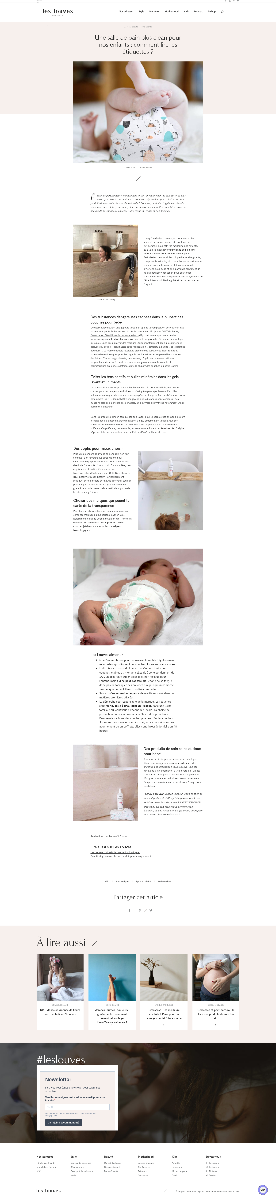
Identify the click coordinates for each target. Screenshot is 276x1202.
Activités (176, 1164)
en (40, 2)
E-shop (212, 13)
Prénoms (142, 1172)
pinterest (140, 912)
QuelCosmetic (81, 474)
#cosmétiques (122, 883)
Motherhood (172, 13)
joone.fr (188, 795)
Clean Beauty (97, 478)
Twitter (237, 2)
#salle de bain (164, 883)
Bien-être (154, 13)
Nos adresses (126, 13)
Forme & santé (111, 1172)
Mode (73, 1177)
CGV (237, 1192)
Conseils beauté (112, 1168)
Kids (186, 13)
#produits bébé (143, 883)
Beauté (108, 1158)
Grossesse (143, 1177)
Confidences (144, 1168)
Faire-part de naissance (81, 1172)
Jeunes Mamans (146, 1164)
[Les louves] (58, 14)
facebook (129, 912)
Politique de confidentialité (219, 1192)
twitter (150, 912)
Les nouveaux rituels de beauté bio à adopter (115, 854)
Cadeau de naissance (80, 1164)
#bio (107, 883)
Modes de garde (179, 1172)
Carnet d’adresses (112, 1164)
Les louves (49, 1192)
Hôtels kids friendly (46, 1164)
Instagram (229, 2)
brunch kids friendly (46, 1168)
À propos (180, 1192)
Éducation (177, 1168)
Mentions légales (195, 1192)
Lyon (39, 1172)
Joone (100, 520)
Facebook (225, 2)
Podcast (198, 13)
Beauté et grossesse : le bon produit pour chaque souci (121, 857)
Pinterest (233, 2)
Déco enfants (77, 1168)
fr (37, 2)
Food (174, 1177)
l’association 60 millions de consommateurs (115, 337)
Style (141, 13)
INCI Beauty (80, 478)
